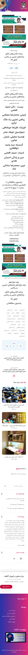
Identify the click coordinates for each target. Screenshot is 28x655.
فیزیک (23, 321)
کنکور (16, 68)
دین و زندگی (6, 330)
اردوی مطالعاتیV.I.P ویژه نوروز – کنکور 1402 (14, 425)
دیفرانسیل (23, 333)
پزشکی (8, 313)
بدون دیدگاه (16, 63)
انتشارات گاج (12, 619)
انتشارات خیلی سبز (11, 613)
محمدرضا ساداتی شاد (11, 318)
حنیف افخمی (9, 310)
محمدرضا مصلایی (21, 318)
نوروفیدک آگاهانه (11, 622)
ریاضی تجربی (22, 330)
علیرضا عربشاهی (10, 321)
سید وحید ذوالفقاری (21, 327)
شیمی (19, 324)
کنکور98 (17, 313)
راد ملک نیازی (14, 330)
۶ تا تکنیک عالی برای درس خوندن (14, 457)
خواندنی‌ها (21, 599)
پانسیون (23, 315)
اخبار (11, 68)
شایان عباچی (13, 324)
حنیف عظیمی (22, 336)
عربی (24, 324)
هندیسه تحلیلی (16, 315)
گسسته (23, 313)
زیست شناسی (11, 327)
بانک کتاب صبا (12, 610)
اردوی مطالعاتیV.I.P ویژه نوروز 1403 (17, 504)
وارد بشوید (13, 473)
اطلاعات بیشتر (21, 545)
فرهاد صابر (18, 321)
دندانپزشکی (16, 333)
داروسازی (9, 333)
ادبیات (16, 310)
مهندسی (9, 315)
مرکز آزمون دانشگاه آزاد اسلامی (8, 616)
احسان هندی (22, 310)
